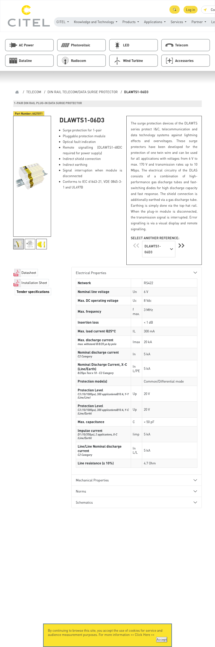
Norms (81, 491)
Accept (162, 639)
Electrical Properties (91, 273)
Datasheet (28, 272)
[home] (17, 92)
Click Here (142, 634)
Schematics (84, 502)
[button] (174, 9)
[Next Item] (181, 245)
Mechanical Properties (92, 480)
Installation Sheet (34, 282)
